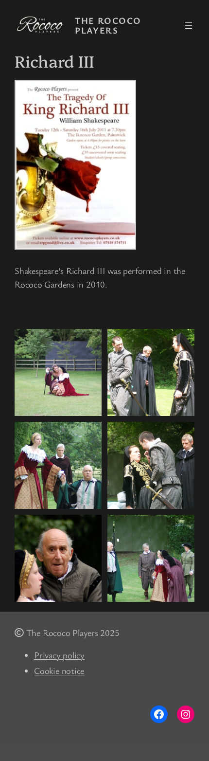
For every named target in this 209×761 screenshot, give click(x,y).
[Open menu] (188, 25)
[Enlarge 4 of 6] (182, 434)
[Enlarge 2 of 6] (182, 341)
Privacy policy (59, 655)
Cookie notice (59, 670)
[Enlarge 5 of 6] (89, 527)
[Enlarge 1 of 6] (89, 341)
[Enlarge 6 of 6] (182, 527)
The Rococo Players (108, 25)
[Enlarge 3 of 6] (89, 434)
